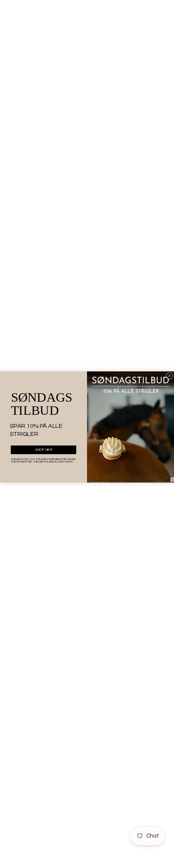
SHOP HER (43, 449)
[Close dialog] (169, 375)
